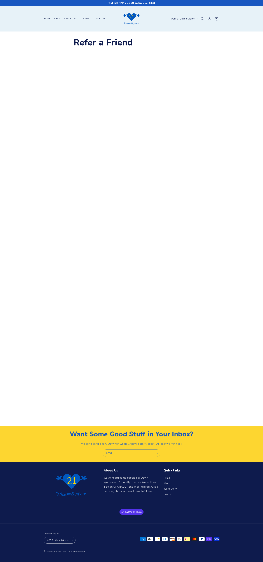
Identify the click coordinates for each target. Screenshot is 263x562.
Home (167, 478)
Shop (166, 483)
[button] (202, 18)
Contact (168, 494)
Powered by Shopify (76, 551)
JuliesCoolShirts (58, 551)
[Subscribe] (156, 453)
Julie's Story (170, 489)
